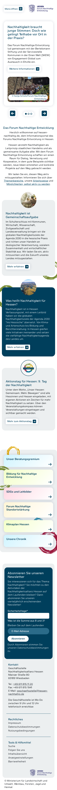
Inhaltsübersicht (17, 753)
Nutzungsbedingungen (21, 730)
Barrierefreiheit (17, 761)
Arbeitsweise (40, 180)
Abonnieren (18, 638)
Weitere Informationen (22, 68)
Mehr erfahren (15, 266)
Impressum (14, 722)
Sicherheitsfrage (18, 610)
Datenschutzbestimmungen (24, 726)
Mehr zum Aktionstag (19, 421)
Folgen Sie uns (16, 749)
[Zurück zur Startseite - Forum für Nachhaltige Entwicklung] (40, 8)
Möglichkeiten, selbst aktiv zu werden (28, 184)
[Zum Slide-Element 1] (26, 114)
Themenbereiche (13, 180)
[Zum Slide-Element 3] (31, 114)
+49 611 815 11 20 (23, 684)
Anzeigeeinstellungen (20, 757)
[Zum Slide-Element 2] (28, 114)
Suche (11, 746)
